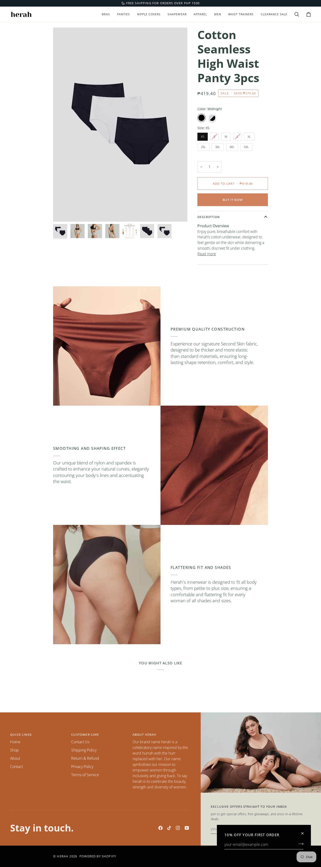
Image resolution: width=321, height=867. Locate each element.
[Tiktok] (169, 828)
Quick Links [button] (21, 734)
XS (202, 136)
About (15, 758)
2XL (203, 147)
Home (15, 741)
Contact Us (80, 741)
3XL (217, 147)
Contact (16, 766)
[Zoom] (120, 125)
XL (249, 136)
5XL (246, 147)
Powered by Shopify (97, 856)
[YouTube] (187, 828)
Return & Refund (85, 758)
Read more (206, 253)
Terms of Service (85, 774)
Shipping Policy (84, 750)
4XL (232, 147)
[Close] (304, 831)
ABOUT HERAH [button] (145, 734)
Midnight (201, 118)
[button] (105, 14)
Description (208, 217)
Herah (62, 856)
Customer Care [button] (85, 734)
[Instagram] (178, 828)
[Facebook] (160, 828)
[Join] (299, 843)
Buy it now (233, 200)
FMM (212, 118)
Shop (14, 750)
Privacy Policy (82, 766)
